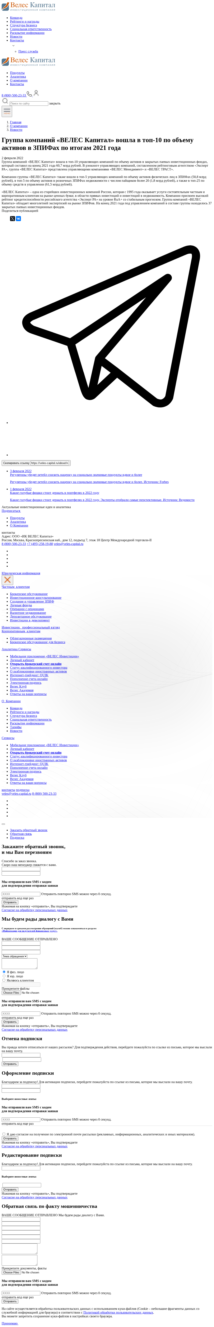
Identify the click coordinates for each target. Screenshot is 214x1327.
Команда (16, 17)
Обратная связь (21, 834)
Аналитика (18, 76)
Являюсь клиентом (20, 980)
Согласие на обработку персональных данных (35, 910)
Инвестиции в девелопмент (30, 620)
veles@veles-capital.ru (68, 544)
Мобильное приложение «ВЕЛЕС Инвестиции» (44, 656)
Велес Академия (21, 690)
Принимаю (10, 1323)
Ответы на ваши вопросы (28, 694)
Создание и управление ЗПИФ (32, 601)
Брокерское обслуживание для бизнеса (37, 642)
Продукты (17, 73)
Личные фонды (21, 605)
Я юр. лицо (15, 976)
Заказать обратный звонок (28, 830)
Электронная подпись (25, 682)
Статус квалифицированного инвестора (38, 667)
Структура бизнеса (23, 25)
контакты (8, 790)
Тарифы (16, 727)
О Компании (19, 525)
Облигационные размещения (31, 638)
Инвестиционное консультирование (35, 597)
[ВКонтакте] (18, 218)
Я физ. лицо (15, 972)
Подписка (17, 837)
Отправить (10, 902)
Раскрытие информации (27, 33)
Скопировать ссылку (16, 463)
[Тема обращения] (14, 956)
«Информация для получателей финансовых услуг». (29, 931)
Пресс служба (28, 51)
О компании (19, 80)
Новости (16, 36)
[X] (12, 218)
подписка (22, 790)
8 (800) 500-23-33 (14, 544)
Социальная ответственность (31, 29)
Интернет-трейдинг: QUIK (29, 675)
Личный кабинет (22, 660)
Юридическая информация (21, 573)
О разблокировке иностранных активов (38, 671)
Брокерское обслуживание (29, 594)
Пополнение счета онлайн (29, 679)
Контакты (17, 40)
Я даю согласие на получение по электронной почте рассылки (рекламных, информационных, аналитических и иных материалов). (101, 1134)
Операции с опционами (27, 609)
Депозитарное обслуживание (31, 616)
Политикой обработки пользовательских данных (118, 1312)
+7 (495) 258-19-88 (40, 544)
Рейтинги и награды (24, 21)
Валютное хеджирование (28, 613)
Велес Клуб (18, 686)
